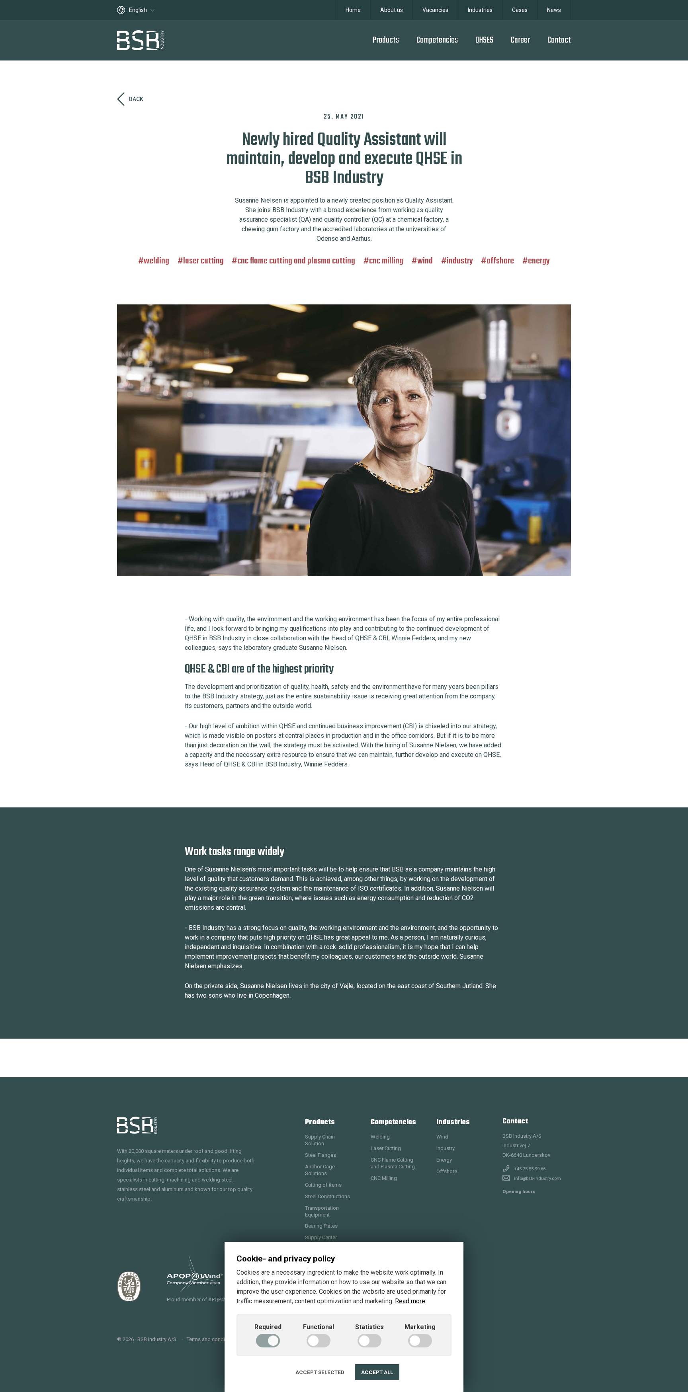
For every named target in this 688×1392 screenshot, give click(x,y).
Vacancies (435, 10)
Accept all (377, 1372)
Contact (559, 40)
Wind (425, 261)
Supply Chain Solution (320, 1140)
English (138, 10)
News (554, 10)
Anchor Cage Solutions (320, 1170)
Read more (410, 1301)
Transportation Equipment (322, 1211)
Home (353, 10)
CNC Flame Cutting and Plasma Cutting (296, 261)
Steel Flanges (320, 1155)
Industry (460, 261)
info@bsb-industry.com (537, 1178)
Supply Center (321, 1237)
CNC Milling (386, 261)
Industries (480, 10)
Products (386, 40)
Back (136, 99)
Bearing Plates (321, 1226)
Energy (539, 261)
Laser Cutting (203, 261)
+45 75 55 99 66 (529, 1169)
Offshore (500, 261)
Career (520, 40)
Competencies (437, 40)
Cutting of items (323, 1185)
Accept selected (319, 1372)
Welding (156, 261)
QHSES (484, 40)
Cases (520, 10)
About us (391, 10)
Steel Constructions (327, 1196)
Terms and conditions (211, 1339)
